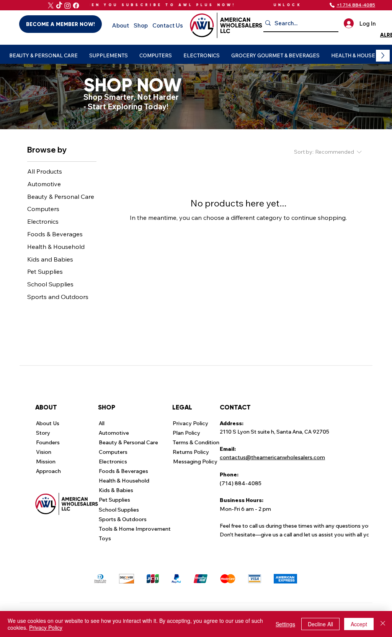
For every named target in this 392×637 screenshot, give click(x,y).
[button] (43, 55)
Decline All (320, 624)
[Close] (382, 624)
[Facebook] (76, 6)
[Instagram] (68, 6)
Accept (359, 624)
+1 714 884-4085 (355, 5)
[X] (51, 6)
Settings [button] (285, 624)
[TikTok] (59, 6)
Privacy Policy (45, 627)
